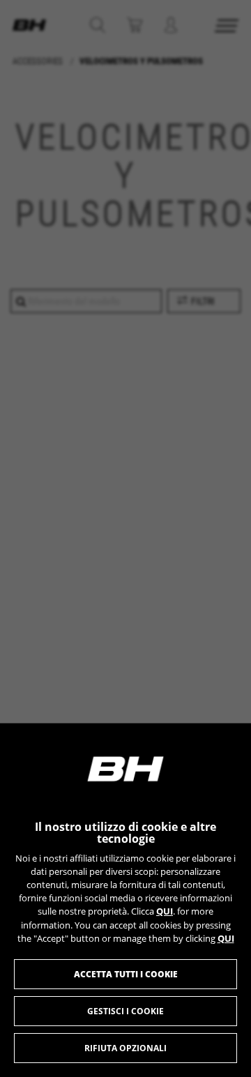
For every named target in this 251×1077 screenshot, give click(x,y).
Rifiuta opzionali (125, 1048)
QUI (164, 911)
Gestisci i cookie (125, 1011)
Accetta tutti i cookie (126, 974)
